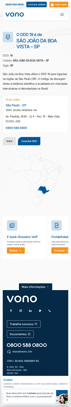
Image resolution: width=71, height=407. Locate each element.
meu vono (61, 4)
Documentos (18, 334)
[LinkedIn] (30, 311)
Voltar (9, 141)
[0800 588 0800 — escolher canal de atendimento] (27, 345)
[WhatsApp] (40, 311)
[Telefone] (49, 311)
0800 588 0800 (15, 4)
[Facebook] (11, 311)
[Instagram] (21, 311)
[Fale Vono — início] (15, 14)
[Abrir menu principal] (62, 14)
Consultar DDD (29, 141)
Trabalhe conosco (21, 324)
